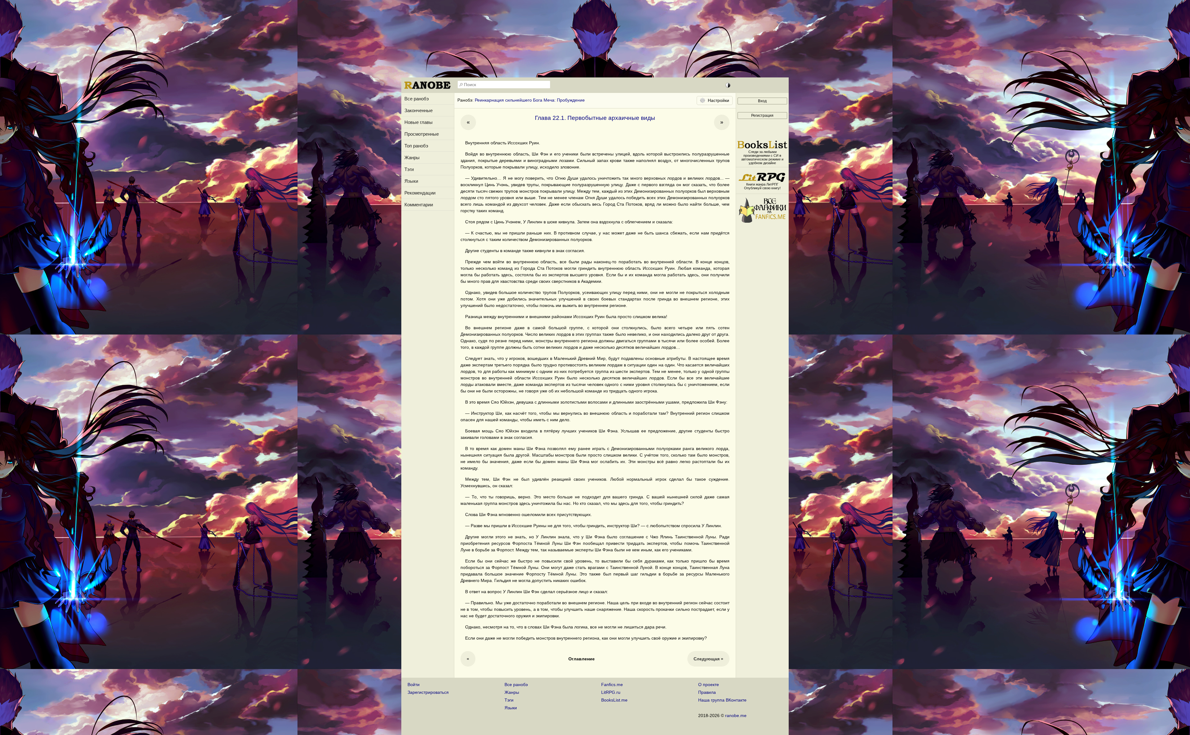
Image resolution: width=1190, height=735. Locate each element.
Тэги (409, 169)
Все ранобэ (416, 98)
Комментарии (418, 204)
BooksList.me (614, 700)
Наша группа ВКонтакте (722, 700)
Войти (414, 684)
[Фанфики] (762, 221)
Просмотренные (421, 134)
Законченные (418, 110)
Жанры (412, 157)
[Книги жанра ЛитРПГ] (762, 180)
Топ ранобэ (416, 145)
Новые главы (418, 122)
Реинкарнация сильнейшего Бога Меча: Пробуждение (530, 100)
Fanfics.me (612, 684)
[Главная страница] (427, 88)
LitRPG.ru (610, 692)
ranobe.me (736, 715)
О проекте (708, 684)
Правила (707, 692)
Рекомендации (419, 192)
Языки (411, 181)
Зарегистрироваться (428, 692)
